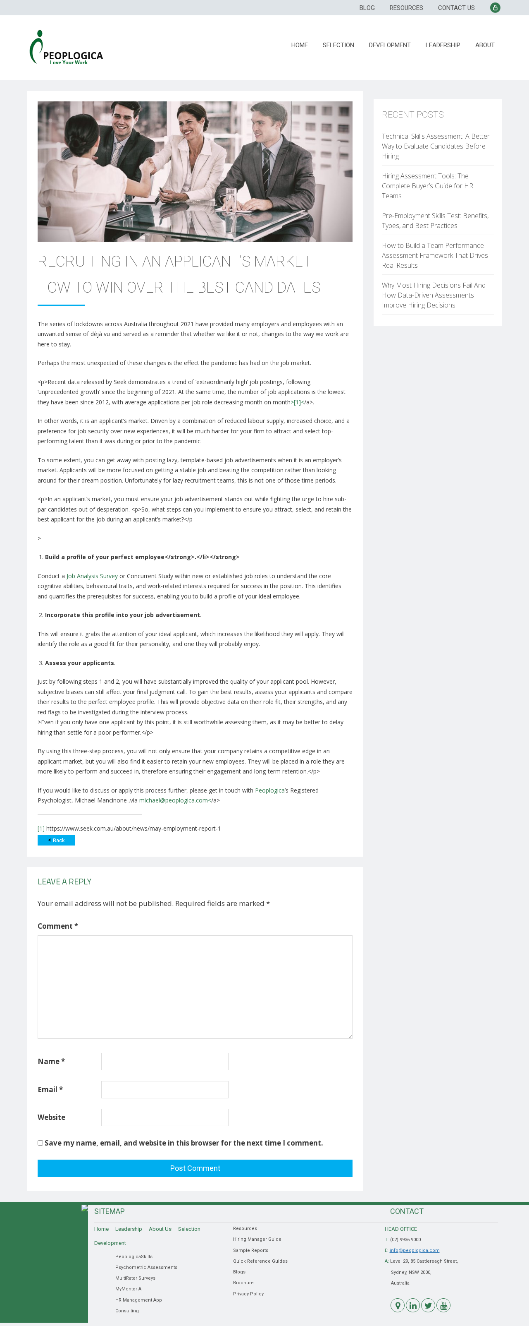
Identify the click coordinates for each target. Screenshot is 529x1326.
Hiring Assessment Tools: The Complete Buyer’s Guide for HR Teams (427, 185)
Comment (58, 926)
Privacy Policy (248, 1294)
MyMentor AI (129, 1289)
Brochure (243, 1282)
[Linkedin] (413, 1305)
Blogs (239, 1272)
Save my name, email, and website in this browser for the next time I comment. (184, 1143)
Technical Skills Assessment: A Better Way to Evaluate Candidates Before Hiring (436, 146)
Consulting (127, 1311)
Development (390, 45)
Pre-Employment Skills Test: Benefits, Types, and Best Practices (435, 220)
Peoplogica (270, 790)
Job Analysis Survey (91, 576)
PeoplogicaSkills (134, 1256)
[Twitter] (428, 1305)
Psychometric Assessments (146, 1267)
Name (51, 1061)
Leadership (443, 45)
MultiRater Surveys (135, 1278)
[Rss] (398, 1305)
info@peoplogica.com (415, 1250)
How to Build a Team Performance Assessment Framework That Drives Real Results (435, 255)
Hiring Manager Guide (257, 1239)
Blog (367, 8)
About (485, 45)
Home (299, 45)
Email (50, 1089)
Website (51, 1117)
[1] (41, 828)
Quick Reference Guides (260, 1261)
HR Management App (138, 1300)
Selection (338, 45)
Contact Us (456, 8)
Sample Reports (250, 1250)
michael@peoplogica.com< (175, 800)
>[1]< (297, 402)
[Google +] (443, 1305)
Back (56, 840)
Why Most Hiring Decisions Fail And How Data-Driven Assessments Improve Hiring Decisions (434, 295)
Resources (406, 8)
